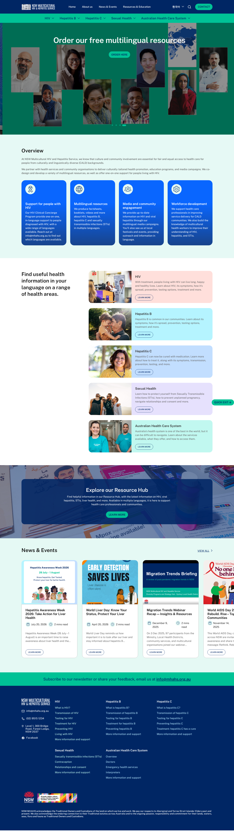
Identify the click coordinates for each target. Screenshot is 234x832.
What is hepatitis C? (168, 707)
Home (72, 6)
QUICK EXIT (221, 402)
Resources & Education (137, 6)
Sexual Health (121, 18)
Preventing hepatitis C (170, 723)
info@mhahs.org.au (173, 679)
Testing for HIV (64, 718)
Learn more (144, 297)
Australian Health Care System (163, 18)
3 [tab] (120, 125)
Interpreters (113, 772)
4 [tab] (124, 125)
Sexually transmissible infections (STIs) (78, 756)
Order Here (117, 54)
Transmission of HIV (66, 713)
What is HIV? (62, 707)
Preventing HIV (64, 728)
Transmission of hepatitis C (173, 713)
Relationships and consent (70, 767)
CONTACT (204, 6)
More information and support (72, 739)
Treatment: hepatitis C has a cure (176, 728)
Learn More (117, 514)
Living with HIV (64, 734)
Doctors (110, 761)
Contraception (63, 761)
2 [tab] (116, 125)
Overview (111, 756)
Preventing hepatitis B (119, 728)
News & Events (108, 6)
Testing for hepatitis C (170, 718)
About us (87, 6)
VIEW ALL (203, 550)
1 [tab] (112, 125)
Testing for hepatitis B (119, 718)
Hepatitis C (93, 18)
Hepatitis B (68, 18)
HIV (47, 18)
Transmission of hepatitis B (122, 713)
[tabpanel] (117, 79)
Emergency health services (122, 767)
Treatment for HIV (65, 723)
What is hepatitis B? (117, 707)
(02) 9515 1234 (35, 718)
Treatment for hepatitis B (120, 723)
